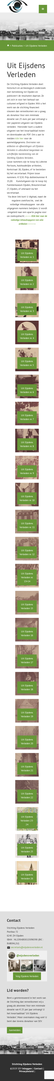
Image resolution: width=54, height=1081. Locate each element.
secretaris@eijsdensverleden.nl (27, 947)
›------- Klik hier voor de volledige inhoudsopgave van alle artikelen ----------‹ (29, 220)
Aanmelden (14, 1030)
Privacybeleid (26, 1071)
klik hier (19, 138)
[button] (14, 966)
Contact (38, 1068)
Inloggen (27, 1068)
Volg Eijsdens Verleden (27, 976)
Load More (27, 891)
